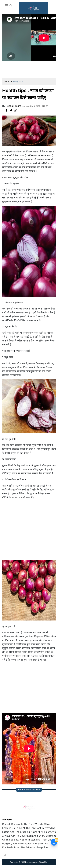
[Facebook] (5, 856)
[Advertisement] (29, 531)
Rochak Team (14, 105)
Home (6, 82)
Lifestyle (18, 82)
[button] (6, 5)
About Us (7, 819)
